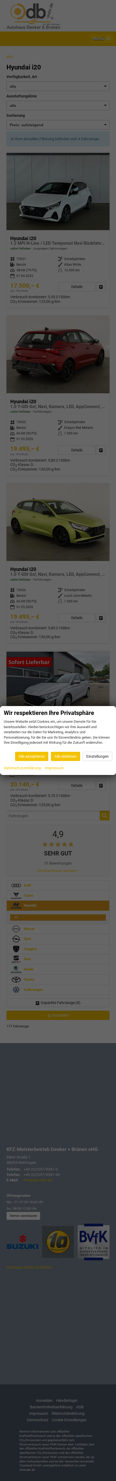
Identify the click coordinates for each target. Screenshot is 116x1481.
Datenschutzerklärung (22, 768)
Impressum (54, 768)
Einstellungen (97, 756)
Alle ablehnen (65, 756)
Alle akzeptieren (32, 756)
